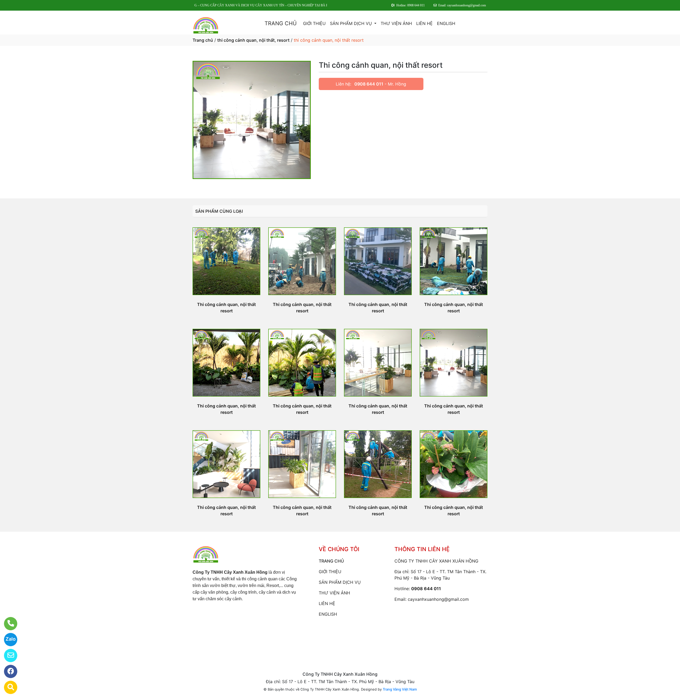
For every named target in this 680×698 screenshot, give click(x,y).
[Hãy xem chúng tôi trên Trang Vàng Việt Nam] (7, 687)
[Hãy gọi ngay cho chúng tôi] (7, 623)
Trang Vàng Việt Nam (400, 689)
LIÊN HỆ (424, 23)
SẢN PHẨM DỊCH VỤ (351, 23)
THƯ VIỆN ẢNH (396, 23)
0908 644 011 (368, 84)
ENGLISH (446, 23)
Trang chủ (203, 40)
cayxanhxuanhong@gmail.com (438, 599)
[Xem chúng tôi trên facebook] (7, 671)
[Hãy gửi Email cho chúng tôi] (7, 655)
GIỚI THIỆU (314, 23)
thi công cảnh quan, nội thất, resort (253, 40)
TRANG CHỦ (281, 23)
